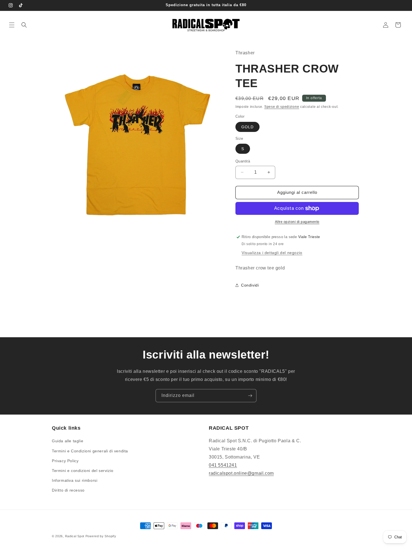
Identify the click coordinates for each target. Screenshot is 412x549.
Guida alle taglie (67, 441)
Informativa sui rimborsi (74, 480)
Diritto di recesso (68, 490)
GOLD (247, 127)
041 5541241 (223, 465)
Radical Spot (74, 536)
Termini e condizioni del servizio (83, 470)
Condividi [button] (250, 285)
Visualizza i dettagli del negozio (272, 252)
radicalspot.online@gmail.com (241, 473)
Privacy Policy (65, 461)
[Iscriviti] (250, 395)
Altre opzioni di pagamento (297, 222)
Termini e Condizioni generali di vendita (90, 451)
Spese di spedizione (281, 107)
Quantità (242, 161)
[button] (12, 25)
